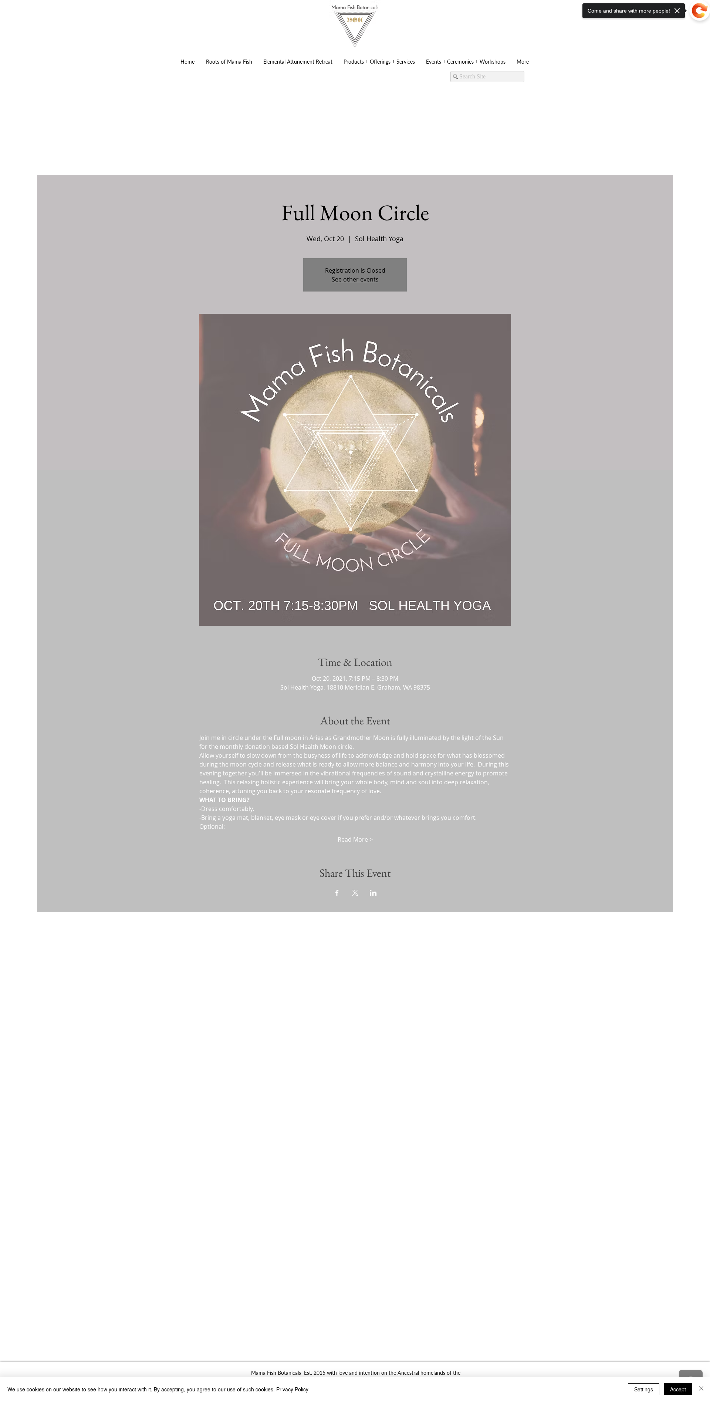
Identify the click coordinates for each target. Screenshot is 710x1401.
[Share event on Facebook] (337, 893)
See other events (355, 279)
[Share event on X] (355, 893)
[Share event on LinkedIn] (373, 893)
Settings (643, 1389)
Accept (678, 1389)
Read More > (355, 839)
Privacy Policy (292, 1389)
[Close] (701, 1389)
